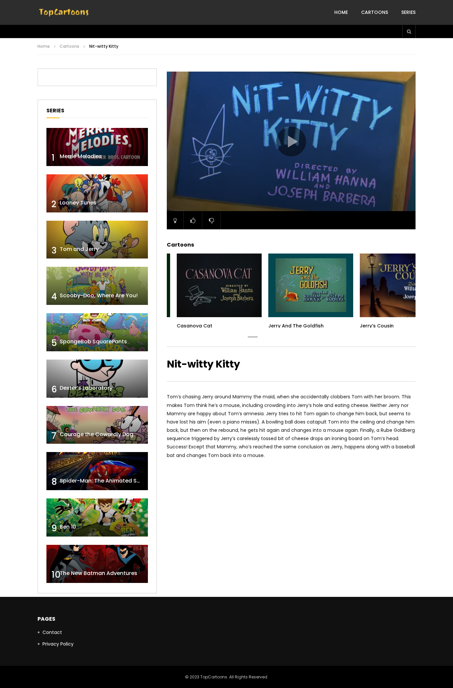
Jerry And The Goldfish (296, 325)
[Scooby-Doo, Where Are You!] (97, 286)
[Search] (409, 31)
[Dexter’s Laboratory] (97, 379)
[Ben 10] (97, 517)
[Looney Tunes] (97, 193)
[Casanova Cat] (219, 285)
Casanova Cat (194, 325)
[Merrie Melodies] (97, 147)
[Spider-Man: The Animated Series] (97, 471)
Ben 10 (68, 527)
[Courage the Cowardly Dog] (97, 425)
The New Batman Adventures (98, 573)
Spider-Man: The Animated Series (105, 481)
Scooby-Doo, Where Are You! (99, 295)
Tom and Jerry (79, 249)
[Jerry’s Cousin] (402, 285)
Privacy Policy (58, 644)
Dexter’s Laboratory (86, 388)
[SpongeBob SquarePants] (97, 332)
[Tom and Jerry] (97, 240)
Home (341, 12)
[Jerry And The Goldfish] (310, 285)
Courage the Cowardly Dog (96, 434)
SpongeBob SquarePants (93, 341)
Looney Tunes (78, 202)
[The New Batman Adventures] (97, 564)
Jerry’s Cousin (377, 325)
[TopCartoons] (64, 13)
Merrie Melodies (81, 156)
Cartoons (374, 12)
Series (408, 12)
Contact (52, 632)
